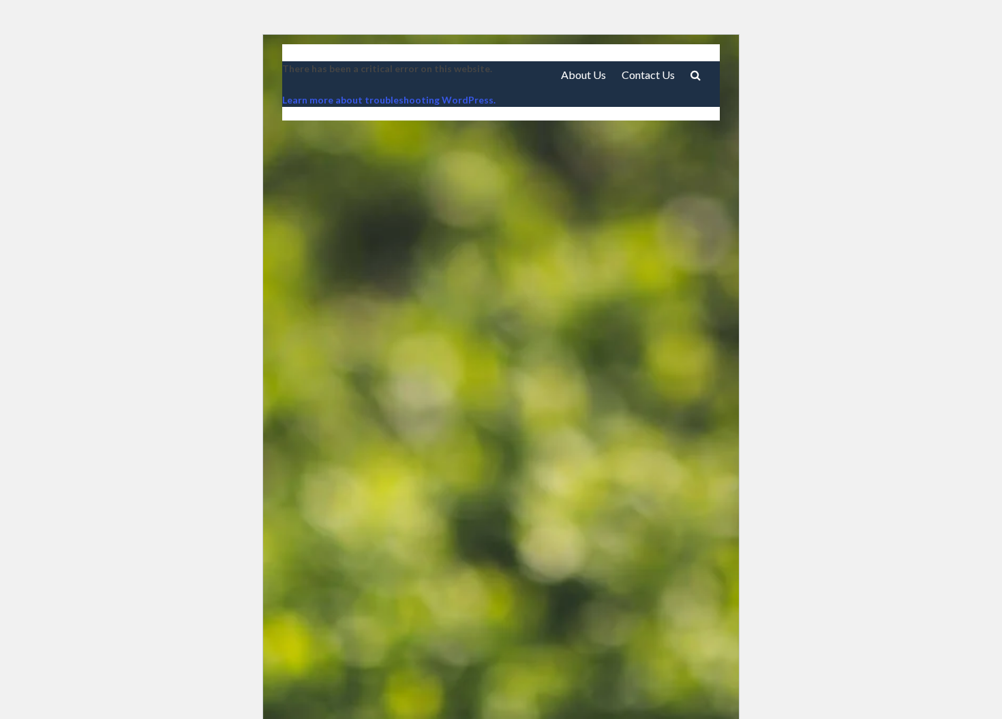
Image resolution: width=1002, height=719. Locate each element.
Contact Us (648, 74)
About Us (583, 74)
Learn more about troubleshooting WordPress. (389, 100)
